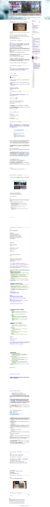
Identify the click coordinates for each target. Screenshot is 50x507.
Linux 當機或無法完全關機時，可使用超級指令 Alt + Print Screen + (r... (36, 68)
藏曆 (13, 153)
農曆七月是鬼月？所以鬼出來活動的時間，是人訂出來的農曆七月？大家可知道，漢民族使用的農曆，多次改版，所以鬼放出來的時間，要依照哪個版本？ (19, 44)
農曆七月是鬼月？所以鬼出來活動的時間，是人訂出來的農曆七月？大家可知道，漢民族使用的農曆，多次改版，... (36, 65)
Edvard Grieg (16, 500)
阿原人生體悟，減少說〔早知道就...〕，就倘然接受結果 (19, 459)
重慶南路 (15, 503)
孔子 (12, 161)
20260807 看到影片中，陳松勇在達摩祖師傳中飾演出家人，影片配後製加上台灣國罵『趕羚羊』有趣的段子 (36, 67)
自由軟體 (13, 499)
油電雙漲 (18, 502)
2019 (32, 80)
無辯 (23, 502)
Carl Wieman (13, 500)
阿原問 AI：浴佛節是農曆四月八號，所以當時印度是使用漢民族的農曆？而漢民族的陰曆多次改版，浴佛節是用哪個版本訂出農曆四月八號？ (19, 125)
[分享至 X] (19, 40)
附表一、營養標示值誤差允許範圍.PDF (14, 414)
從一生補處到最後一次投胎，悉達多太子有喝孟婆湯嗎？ (19, 22)
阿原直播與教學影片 (33, 17)
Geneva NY (19, 500)
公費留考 (23, 499)
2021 (32, 78)
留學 (9, 499)
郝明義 (13, 503)
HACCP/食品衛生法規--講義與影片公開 (35, 25)
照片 (17, 499)
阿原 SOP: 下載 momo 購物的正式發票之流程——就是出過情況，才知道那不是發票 (36, 38)
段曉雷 (12, 502)
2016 (32, 82)
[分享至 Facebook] (20, 40)
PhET (21, 499)
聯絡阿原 (37, 58)
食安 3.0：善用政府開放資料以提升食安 (36, 32)
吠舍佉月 (26, 154)
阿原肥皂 (18, 503)
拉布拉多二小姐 (13, 77)
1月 (33, 74)
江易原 (14, 502)
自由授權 (19, 499)
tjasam (25, 505)
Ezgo (15, 499)
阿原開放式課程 (29, 17)
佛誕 (12, 149)
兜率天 (12, 31)
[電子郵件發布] (17, 40)
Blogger (29, 505)
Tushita (10, 31)
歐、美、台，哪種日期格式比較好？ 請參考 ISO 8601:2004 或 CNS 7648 (36, 53)
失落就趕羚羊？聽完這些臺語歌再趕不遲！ (14, 75)
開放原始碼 (11, 500)
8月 (33, 62)
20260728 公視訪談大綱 (14, 230)
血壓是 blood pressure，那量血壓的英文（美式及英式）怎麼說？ (36, 48)
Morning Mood (21, 500)
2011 (32, 86)
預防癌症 (20, 503)
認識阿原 (35, 58)
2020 (32, 79)
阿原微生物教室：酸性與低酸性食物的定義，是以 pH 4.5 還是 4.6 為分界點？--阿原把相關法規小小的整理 (36, 46)
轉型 (11, 503)
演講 (22, 502)
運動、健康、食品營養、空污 (35, 31)
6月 (33, 70)
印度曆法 (24, 154)
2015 (32, 83)
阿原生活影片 (37, 17)
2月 (33, 73)
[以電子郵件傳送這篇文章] (18, 40)
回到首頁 (33, 24)
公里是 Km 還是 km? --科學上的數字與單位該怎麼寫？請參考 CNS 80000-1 (36, 41)
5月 (33, 71)
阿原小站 (26, 17)
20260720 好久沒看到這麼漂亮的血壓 (16, 478)
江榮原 (16, 502)
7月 (33, 69)
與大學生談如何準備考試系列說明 (35, 27)
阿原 (16, 503)
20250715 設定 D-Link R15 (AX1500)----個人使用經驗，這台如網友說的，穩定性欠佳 (36, 49)
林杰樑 (9, 502)
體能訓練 (22, 503)
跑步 (10, 503)
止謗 (11, 502)
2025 (32, 75)
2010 (32, 87)
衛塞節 (20, 154)
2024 (32, 76)
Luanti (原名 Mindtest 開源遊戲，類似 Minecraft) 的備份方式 (19, 177)
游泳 (19, 502)
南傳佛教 (26, 153)
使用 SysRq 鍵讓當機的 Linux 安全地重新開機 (14, 115)
